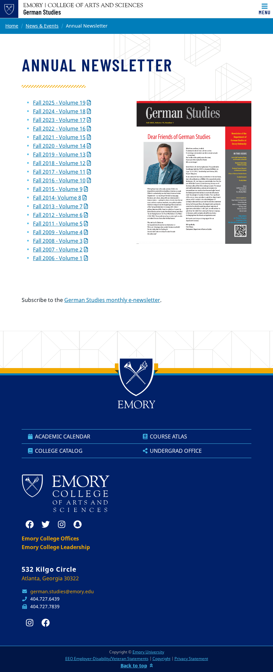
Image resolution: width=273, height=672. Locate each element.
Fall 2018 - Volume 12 (59, 163)
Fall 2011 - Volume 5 (58, 223)
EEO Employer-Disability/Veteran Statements (106, 658)
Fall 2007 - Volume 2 (58, 249)
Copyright (161, 658)
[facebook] (30, 524)
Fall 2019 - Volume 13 (59, 154)
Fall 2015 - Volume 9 (58, 189)
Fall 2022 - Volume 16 (59, 128)
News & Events (42, 26)
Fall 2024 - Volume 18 (59, 111)
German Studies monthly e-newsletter (112, 300)
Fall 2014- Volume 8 (57, 197)
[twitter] (46, 524)
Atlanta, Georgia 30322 (50, 578)
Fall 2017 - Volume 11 (59, 171)
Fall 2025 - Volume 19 (59, 102)
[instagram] (62, 524)
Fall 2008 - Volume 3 (58, 240)
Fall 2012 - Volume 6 (58, 215)
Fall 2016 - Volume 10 (59, 180)
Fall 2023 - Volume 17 (59, 120)
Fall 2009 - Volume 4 (58, 232)
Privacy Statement (191, 658)
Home (11, 26)
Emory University (148, 652)
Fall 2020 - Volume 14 (59, 145)
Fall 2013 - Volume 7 (58, 206)
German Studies (42, 12)
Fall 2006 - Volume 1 (58, 258)
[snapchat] (78, 524)
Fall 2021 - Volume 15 (59, 137)
